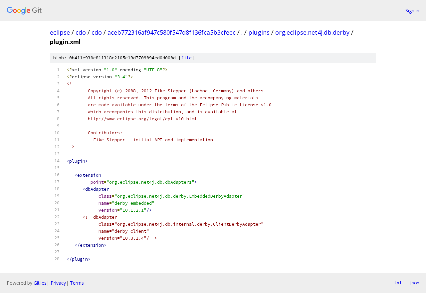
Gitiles (40, 283)
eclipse (60, 32)
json (414, 283)
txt (398, 283)
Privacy (58, 283)
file (186, 58)
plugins (259, 32)
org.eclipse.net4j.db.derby (312, 32)
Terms (77, 283)
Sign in (412, 10)
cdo (81, 32)
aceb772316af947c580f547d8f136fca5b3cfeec (171, 32)
